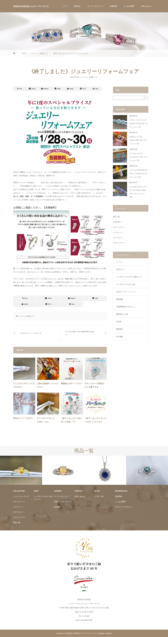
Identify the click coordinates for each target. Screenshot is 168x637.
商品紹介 (77, 6)
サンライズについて (95, 6)
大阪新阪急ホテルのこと (125, 307)
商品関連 (119, 299)
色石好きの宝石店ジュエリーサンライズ (31, 6)
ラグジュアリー (119, 243)
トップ (64, 6)
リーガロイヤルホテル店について (43, 497)
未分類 (118, 322)
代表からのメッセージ (62, 502)
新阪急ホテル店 (122, 314)
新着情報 (113, 6)
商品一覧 (116, 217)
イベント (84, 77)
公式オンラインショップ (125, 292)
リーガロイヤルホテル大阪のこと (129, 277)
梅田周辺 (119, 329)
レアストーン (118, 232)
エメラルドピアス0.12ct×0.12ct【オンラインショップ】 (138, 157)
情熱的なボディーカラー (72, 383)
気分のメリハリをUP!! (23, 418)
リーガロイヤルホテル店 (125, 284)
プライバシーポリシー (123, 507)
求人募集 (119, 337)
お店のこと (93, 77)
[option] (21, 470)
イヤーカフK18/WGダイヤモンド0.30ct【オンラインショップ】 (138, 173)
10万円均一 (117, 222)
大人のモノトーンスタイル (31, 333)
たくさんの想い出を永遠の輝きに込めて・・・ (79, 333)
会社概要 (57, 507)
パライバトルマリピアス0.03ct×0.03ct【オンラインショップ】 (138, 123)
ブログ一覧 (99, 496)
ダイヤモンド (118, 238)
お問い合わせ (146, 6)
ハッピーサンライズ (21, 496)
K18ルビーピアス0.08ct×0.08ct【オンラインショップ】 (138, 140)
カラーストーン (119, 227)
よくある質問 (129, 6)
